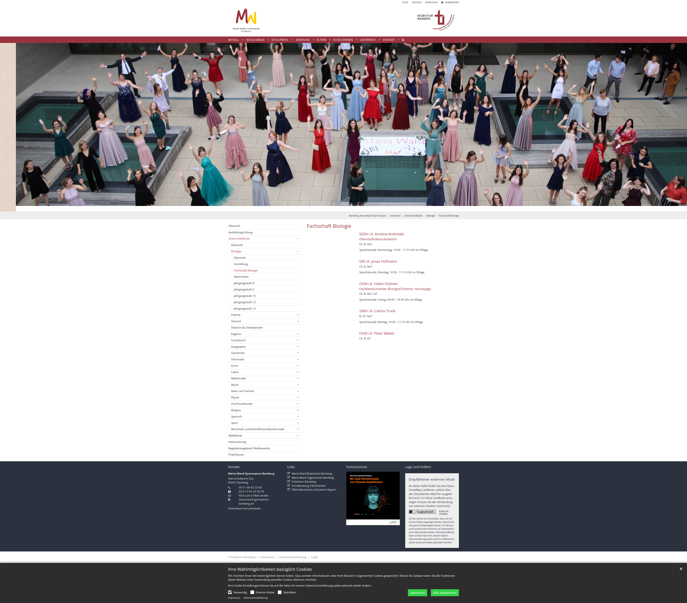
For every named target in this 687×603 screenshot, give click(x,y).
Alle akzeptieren (445, 592)
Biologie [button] (236, 251)
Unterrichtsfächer (413, 215)
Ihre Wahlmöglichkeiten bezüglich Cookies (270, 569)
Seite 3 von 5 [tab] (343, 208)
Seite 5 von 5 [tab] (356, 208)
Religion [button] (236, 410)
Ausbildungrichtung (240, 232)
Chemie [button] (235, 315)
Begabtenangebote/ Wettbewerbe (249, 448)
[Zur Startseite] (343, 20)
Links (291, 467)
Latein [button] (235, 372)
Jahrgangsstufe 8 (244, 283)
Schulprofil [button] (280, 40)
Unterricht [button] (368, 40)
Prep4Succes (236, 454)
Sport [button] (234, 423)
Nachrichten (241, 276)
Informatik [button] (237, 359)
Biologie (431, 215)
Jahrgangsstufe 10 (245, 296)
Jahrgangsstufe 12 (245, 302)
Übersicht (234, 226)
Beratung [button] (303, 40)
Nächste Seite (679, 127)
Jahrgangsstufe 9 (244, 289)
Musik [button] (234, 384)
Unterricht (395, 215)
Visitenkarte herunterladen (244, 508)
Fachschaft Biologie (448, 215)
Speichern (417, 592)
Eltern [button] (321, 40)
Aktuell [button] (233, 40)
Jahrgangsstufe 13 (245, 308)
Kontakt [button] (389, 40)
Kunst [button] (234, 365)
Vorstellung (241, 264)
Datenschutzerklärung (256, 597)
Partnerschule (356, 467)
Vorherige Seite (7, 127)
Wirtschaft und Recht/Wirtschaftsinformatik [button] (257, 429)
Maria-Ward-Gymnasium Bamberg (251, 473)
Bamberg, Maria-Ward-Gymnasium (367, 215)
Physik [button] (235, 397)
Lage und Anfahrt (418, 467)
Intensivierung (237, 442)
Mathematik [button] (238, 378)
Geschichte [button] (238, 353)
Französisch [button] (238, 340)
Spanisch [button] (236, 416)
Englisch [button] (236, 334)
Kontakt (234, 467)
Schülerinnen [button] (343, 40)
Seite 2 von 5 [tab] (337, 208)
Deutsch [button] (236, 321)
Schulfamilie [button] (255, 40)
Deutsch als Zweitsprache (246, 327)
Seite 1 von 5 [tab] (331, 208)
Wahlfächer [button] (235, 435)
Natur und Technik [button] (242, 391)
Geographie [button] (238, 346)
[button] (401, 40)
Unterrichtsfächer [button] (239, 238)
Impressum (234, 597)
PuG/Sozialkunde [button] (241, 403)
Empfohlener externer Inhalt (432, 479)
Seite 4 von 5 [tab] (349, 208)
